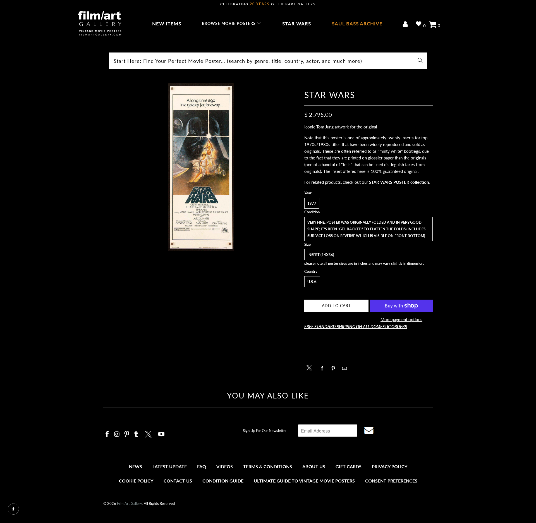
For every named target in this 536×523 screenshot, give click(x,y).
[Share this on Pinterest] (335, 368)
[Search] (420, 60)
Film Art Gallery (129, 503)
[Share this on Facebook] (323, 368)
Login (406, 25)
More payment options (401, 319)
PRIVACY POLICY (389, 466)
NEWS (135, 466)
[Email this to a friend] (346, 368)
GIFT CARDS (349, 466)
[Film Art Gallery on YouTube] (161, 434)
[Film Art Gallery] (99, 23)
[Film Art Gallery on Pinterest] (127, 434)
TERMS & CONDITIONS (267, 466)
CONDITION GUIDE (222, 480)
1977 (311, 203)
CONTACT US (178, 480)
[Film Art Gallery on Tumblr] (136, 434)
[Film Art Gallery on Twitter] (149, 433)
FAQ (201, 466)
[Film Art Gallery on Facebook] (107, 434)
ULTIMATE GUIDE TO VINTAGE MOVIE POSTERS (304, 480)
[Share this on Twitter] (310, 367)
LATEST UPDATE (169, 466)
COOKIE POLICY (136, 480)
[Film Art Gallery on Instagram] (117, 434)
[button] (231, 24)
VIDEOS (224, 466)
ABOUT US (313, 466)
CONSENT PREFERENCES (391, 480)
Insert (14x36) (320, 254)
